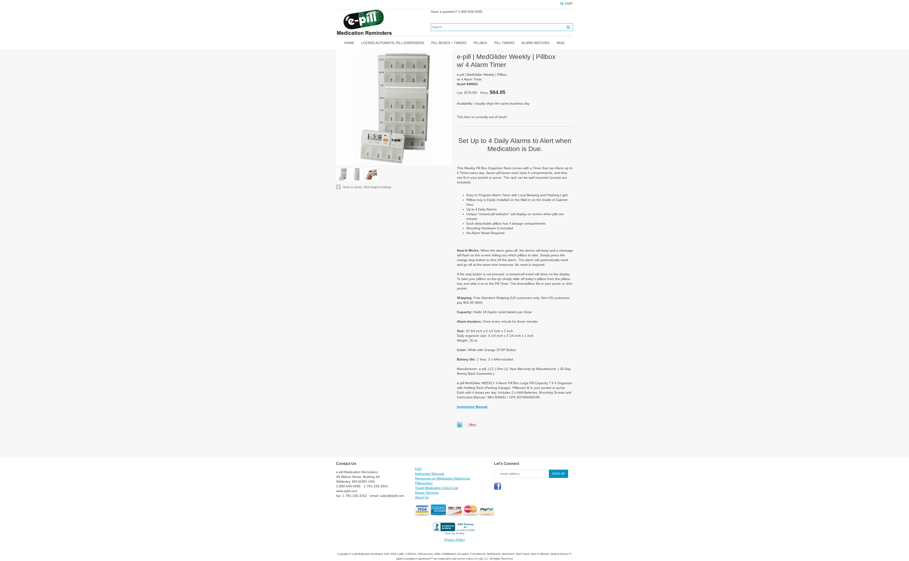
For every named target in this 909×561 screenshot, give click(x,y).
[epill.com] (364, 22)
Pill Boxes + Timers (448, 43)
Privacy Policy (454, 540)
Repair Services (427, 492)
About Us (422, 497)
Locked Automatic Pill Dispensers (392, 43)
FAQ (418, 469)
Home (349, 43)
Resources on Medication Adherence (442, 478)
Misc (561, 43)
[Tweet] (459, 426)
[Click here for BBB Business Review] (454, 535)
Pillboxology (424, 483)
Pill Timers (504, 43)
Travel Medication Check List (436, 488)
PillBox (480, 43)
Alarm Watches (535, 43)
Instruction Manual (472, 407)
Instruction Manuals (429, 474)
